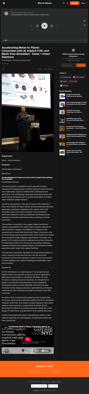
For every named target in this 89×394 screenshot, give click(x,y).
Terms (48, 381)
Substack (36, 390)
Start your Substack (40, 386)
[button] (31, 26)
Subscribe (74, 3)
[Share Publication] (67, 3)
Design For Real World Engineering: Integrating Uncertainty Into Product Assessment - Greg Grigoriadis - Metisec (76, 95)
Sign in (83, 3)
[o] (62, 96)
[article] (73, 96)
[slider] (44, 40)
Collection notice (56, 381)
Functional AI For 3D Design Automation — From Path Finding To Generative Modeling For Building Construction (76, 127)
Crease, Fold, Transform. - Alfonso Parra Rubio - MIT (74, 151)
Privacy (43, 381)
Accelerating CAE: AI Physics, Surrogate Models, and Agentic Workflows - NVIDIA (76, 143)
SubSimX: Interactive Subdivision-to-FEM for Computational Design (73, 111)
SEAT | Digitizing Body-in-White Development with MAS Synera (76, 103)
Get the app (53, 386)
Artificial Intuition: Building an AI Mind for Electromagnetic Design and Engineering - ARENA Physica (76, 135)
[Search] (64, 3)
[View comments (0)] (84, 21)
